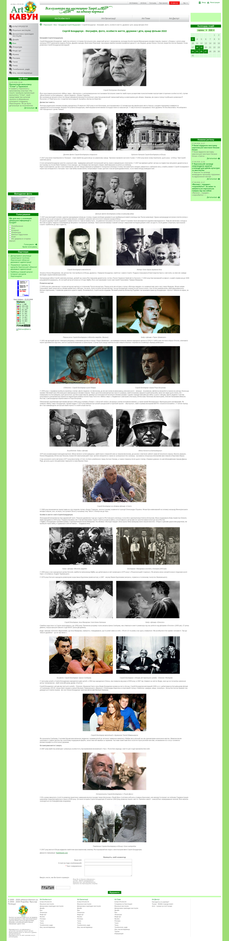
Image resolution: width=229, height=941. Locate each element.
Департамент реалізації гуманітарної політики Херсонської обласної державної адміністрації (21, 259)
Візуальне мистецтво (22, 30)
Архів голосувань (29, 247)
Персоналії (48, 25)
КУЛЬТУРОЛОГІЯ (20, 26)
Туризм (116, 931)
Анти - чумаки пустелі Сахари (162, 906)
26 (201, 51)
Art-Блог (143, 3)
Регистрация (215, 2)
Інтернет (15, 230)
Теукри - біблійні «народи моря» (162, 904)
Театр (15, 65)
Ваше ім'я (78, 860)
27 (206, 51)
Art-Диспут (174, 3)
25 (197, 51)
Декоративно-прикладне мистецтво (23, 35)
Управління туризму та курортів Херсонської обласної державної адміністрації (24, 267)
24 (193, 51)
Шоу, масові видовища (22, 73)
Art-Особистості (62, 18)
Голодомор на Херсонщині (123, 904)
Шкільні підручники (19, 234)
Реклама (16, 58)
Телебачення (17, 226)
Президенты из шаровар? (160, 902)
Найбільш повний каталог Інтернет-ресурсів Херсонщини (22, 274)
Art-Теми (146, 18)
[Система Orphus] (23, 296)
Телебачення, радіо (21, 69)
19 (201, 47)
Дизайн (16, 39)
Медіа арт (17, 51)
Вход (204, 2)
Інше (13, 237)
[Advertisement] (23, 152)
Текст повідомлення (74, 866)
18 (197, 47)
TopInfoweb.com (62, 853)
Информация (118, 933)
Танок (15, 62)
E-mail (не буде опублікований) (70, 863)
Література (17, 47)
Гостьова (152, 3)
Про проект (163, 3)
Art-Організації (108, 18)
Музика (16, 54)
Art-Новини (133, 3)
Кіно (14, 43)
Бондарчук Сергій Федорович (70, 25)
